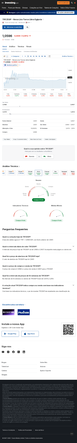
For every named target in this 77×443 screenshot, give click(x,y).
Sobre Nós (43, 362)
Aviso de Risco (39, 430)
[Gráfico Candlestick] (4, 56)
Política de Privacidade (25, 430)
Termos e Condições (8, 430)
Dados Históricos (16, 51)
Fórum (28, 47)
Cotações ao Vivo (36, 8)
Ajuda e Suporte (45, 370)
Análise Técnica (10, 166)
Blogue (4, 362)
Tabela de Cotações (51, 8)
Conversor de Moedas (30, 51)
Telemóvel (5, 366)
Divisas (25, 8)
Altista (49, 156)
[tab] (11, 173)
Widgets (4, 375)
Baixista (31, 156)
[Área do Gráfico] (7, 56)
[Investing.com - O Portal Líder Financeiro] (12, 3)
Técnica (21, 47)
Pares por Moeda (14, 8)
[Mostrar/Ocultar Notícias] (49, 56)
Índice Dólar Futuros (68, 8)
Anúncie (42, 366)
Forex (4, 8)
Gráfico (12, 47)
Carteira (4, 370)
